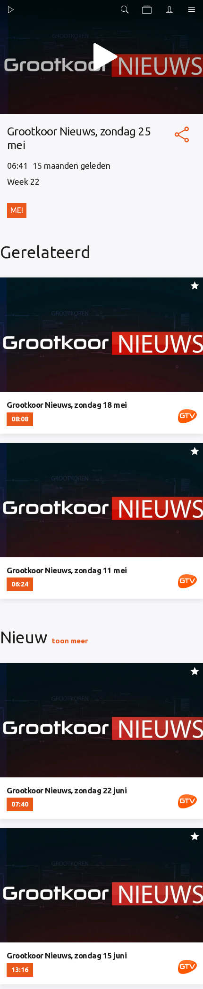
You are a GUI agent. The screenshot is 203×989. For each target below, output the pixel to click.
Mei (16, 210)
